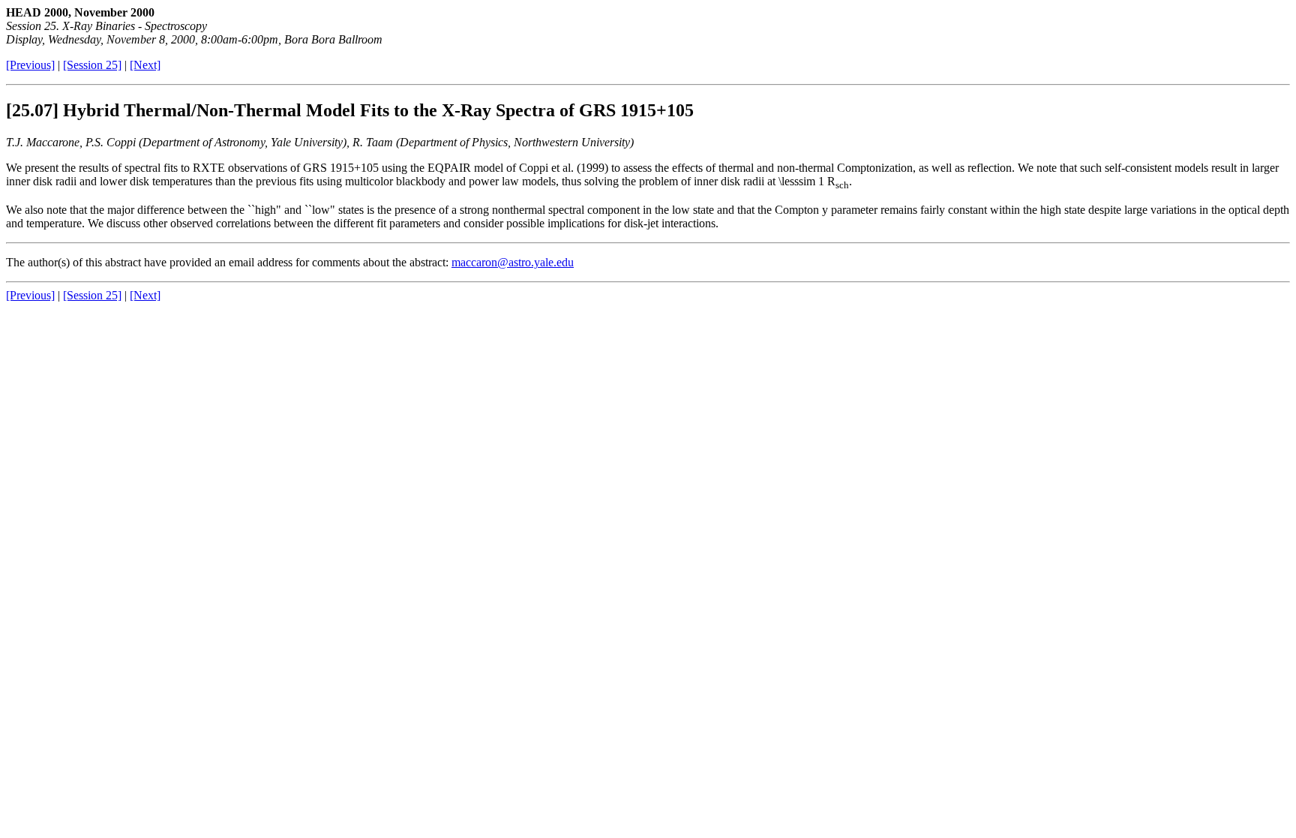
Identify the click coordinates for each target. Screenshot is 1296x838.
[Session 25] (92, 65)
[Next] (145, 65)
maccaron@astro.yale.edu (513, 262)
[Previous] (30, 65)
